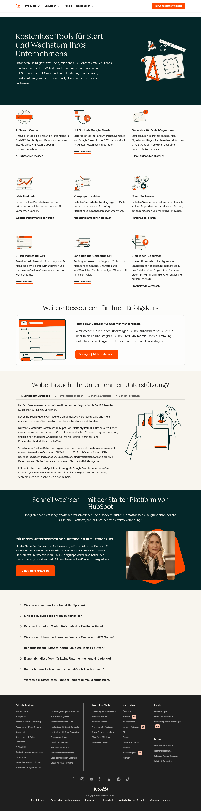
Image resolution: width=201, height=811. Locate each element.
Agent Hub (20, 732)
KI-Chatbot (21, 747)
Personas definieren (144, 217)
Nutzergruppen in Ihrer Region (168, 724)
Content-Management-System (29, 752)
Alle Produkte (22, 711)
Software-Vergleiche (60, 717)
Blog (125, 732)
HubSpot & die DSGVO (164, 746)
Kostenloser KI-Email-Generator (65, 727)
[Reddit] (119, 780)
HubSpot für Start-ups (164, 761)
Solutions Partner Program (166, 756)
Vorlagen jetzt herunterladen (96, 354)
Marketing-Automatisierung (28, 762)
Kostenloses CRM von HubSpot (29, 722)
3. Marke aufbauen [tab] (99, 395)
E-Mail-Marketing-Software (28, 767)
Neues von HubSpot (132, 742)
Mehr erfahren (82, 151)
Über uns (127, 711)
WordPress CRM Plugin (102, 737)
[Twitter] (100, 780)
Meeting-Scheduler (59, 742)
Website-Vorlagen (100, 742)
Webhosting (21, 757)
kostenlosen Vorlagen (41, 452)
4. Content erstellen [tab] (128, 395)
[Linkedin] (110, 780)
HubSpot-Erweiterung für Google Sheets (66, 468)
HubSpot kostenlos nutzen (168, 6)
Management (129, 722)
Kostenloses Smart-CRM (62, 722)
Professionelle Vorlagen (102, 727)
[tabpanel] (100, 444)
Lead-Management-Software (64, 758)
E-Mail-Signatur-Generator (104, 711)
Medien (126, 747)
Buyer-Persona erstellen (103, 732)
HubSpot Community (163, 717)
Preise (68, 5)
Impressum (91, 800)
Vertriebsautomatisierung (62, 753)
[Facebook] (73, 780)
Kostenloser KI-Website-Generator (27, 739)
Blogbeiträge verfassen (146, 285)
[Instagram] (82, 780)
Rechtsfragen (38, 800)
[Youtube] (91, 780)
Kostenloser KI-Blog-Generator (65, 732)
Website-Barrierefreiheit (132, 800)
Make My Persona (83, 428)
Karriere (129, 717)
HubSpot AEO (22, 717)
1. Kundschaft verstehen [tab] (35, 395)
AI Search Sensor (99, 722)
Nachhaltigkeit (132, 753)
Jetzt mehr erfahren (35, 571)
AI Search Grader (99, 717)
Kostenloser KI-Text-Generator (29, 727)
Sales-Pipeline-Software (62, 763)
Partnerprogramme (163, 751)
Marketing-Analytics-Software (65, 711)
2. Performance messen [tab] (69, 395)
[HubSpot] (18, 6)
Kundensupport (161, 711)
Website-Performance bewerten (35, 217)
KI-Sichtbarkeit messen (29, 155)
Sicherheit (108, 800)
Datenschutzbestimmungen (65, 800)
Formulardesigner (59, 737)
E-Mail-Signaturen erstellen (148, 155)
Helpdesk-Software (60, 747)
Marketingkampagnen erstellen (92, 217)
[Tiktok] (128, 780)
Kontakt (126, 758)
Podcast (126, 737)
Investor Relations (133, 727)
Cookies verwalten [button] (160, 800)
